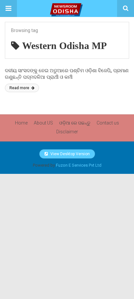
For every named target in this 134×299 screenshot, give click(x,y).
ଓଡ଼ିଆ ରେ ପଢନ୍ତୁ (74, 122)
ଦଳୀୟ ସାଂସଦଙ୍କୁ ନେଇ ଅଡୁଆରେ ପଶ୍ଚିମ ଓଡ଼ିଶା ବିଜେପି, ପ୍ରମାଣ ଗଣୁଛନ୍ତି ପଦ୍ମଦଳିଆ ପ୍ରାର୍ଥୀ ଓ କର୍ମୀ (66, 74)
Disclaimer (67, 131)
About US (43, 122)
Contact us (108, 122)
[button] (8, 8)
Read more (19, 88)
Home (21, 122)
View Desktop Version (69, 154)
